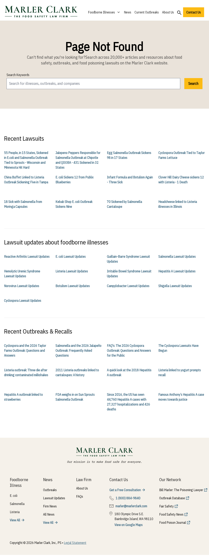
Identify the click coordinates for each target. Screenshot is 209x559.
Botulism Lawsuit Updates (73, 286)
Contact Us (193, 12)
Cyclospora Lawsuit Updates (22, 300)
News (127, 12)
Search (193, 83)
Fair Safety (166, 506)
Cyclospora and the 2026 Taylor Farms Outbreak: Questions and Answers (25, 350)
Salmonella (17, 504)
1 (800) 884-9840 (128, 498)
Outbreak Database (172, 498)
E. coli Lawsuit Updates (71, 256)
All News (48, 514)
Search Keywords (18, 75)
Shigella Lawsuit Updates (175, 286)
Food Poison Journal (172, 522)
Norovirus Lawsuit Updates (21, 286)
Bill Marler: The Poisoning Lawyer (181, 490)
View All (15, 520)
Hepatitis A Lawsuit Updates (177, 271)
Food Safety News (171, 514)
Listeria (15, 512)
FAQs (79, 496)
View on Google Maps (129, 525)
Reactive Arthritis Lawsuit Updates (27, 256)
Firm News (50, 506)
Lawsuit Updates (54, 498)
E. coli (13, 496)
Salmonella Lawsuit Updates (177, 256)
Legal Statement (75, 543)
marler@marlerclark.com (131, 506)
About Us (168, 12)
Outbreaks (50, 490)
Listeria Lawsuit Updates (72, 271)
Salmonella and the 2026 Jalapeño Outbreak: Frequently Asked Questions (78, 350)
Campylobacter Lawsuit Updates (128, 286)
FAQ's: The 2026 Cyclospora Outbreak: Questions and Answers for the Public (129, 350)
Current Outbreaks (147, 12)
